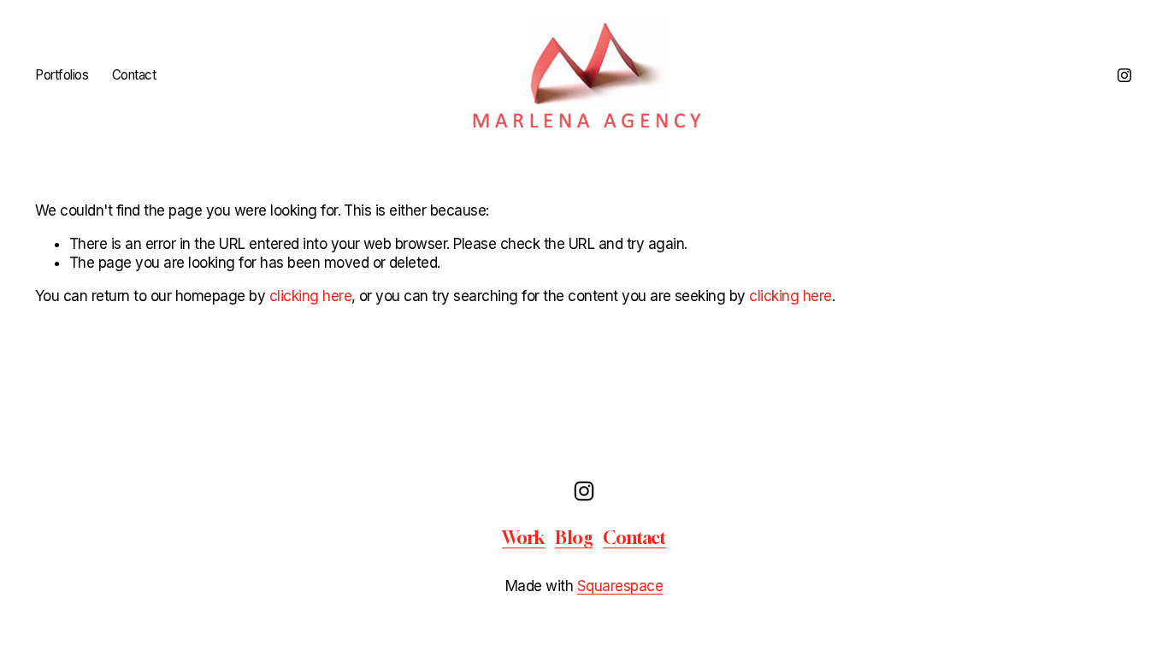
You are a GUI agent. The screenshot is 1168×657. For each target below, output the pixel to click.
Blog (574, 538)
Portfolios (61, 75)
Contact (134, 75)
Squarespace (620, 586)
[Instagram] (1124, 75)
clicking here (310, 296)
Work (523, 538)
